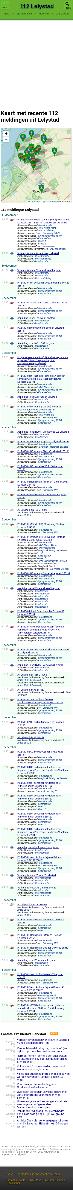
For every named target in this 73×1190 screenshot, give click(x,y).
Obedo (57, 1173)
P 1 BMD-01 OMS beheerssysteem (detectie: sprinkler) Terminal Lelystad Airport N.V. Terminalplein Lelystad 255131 (41, 629)
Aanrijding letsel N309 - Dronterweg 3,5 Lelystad (43, 431)
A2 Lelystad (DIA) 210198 (30, 737)
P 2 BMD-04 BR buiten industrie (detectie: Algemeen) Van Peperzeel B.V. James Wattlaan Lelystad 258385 (42, 770)
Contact (10, 1179)
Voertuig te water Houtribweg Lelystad (38, 253)
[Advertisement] (36, 62)
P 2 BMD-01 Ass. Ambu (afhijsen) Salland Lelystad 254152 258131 (39, 859)
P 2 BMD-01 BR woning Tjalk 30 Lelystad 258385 (43, 441)
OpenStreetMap (50, 201)
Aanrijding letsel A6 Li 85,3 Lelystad (36, 343)
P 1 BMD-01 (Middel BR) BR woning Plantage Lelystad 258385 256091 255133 (41, 538)
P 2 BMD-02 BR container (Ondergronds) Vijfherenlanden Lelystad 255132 (39, 797)
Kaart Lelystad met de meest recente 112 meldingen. (35, 165)
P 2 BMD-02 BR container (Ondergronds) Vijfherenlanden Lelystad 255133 (39, 815)
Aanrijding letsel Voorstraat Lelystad (36, 960)
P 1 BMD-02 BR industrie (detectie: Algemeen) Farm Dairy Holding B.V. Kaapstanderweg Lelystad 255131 (41, 378)
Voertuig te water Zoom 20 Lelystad (36, 875)
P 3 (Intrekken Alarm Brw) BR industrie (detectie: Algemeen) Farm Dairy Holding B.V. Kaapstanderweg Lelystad (42, 360)
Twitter (22, 1179)
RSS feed (35, 1179)
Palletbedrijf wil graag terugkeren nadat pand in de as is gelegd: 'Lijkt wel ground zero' (40, 1113)
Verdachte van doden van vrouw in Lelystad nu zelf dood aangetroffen (43, 1041)
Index (7, 13)
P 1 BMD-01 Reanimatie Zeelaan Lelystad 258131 (43, 947)
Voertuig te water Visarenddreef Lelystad (39, 270)
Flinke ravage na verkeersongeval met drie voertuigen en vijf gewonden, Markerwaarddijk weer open (42, 1104)
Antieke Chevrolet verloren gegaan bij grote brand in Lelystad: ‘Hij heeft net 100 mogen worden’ (43, 1123)
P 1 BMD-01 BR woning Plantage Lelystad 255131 (43, 573)
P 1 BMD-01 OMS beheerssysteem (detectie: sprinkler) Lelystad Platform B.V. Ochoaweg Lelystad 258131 (41, 1008)
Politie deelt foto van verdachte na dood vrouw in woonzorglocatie (41, 1068)
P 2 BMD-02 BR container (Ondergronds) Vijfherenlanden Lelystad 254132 (39, 784)
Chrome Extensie (55, 1179)
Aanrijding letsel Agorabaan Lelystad (37, 396)
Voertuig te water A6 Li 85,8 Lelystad (36, 887)
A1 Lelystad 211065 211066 (32, 674)
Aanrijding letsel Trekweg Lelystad (36, 318)
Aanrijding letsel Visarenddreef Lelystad (38, 588)
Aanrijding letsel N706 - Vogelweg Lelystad (40, 665)
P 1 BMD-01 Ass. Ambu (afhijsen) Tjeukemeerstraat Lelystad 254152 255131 (40, 701)
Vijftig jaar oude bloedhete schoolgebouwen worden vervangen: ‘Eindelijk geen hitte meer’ (43, 1076)
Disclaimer (14, 1182)
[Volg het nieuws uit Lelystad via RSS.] (52, 1034)
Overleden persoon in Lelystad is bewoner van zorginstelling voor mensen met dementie (42, 1094)
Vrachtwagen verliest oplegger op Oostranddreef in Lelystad (37, 1086)
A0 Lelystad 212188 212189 (32, 509)
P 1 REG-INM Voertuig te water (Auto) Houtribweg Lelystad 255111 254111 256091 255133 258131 (43, 221)
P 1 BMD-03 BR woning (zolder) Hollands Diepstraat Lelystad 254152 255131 (39, 408)
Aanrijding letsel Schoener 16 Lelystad (38, 847)
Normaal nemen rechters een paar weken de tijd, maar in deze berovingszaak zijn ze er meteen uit (42, 1058)
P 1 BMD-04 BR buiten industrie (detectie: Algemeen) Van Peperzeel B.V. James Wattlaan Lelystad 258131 (42, 832)
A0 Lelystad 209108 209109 (32, 904)
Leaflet (34, 201)
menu (5, 7)
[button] (31, 133)
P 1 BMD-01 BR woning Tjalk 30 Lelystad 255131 (43, 451)
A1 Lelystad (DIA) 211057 (30, 689)
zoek (68, 8)
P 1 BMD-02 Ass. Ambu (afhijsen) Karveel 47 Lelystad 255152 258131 (40, 989)
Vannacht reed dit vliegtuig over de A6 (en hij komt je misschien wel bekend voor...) (42, 1050)
